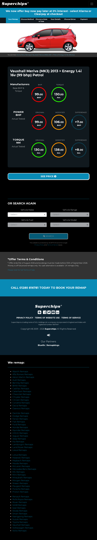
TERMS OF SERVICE (71, 318)
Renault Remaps (20, 496)
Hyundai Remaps (20, 430)
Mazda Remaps (20, 463)
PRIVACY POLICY (24, 318)
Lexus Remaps (19, 450)
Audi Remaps (19, 380)
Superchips (51, 329)
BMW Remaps (19, 386)
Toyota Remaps (20, 522)
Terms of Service (52, 245)
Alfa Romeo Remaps (22, 374)
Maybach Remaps (21, 460)
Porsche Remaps (20, 489)
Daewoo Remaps (20, 408)
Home (19, 55)
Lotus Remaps (19, 455)
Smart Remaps (19, 514)
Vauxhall (35, 55)
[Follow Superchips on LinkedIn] (57, 313)
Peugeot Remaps (21, 486)
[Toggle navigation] (91, 4)
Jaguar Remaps (20, 436)
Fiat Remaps (18, 422)
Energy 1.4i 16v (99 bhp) (67, 55)
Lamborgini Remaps (22, 444)
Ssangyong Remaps (22, 516)
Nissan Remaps (20, 483)
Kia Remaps (18, 442)
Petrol (56, 55)
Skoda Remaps (19, 511)
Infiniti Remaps (20, 433)
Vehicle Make (27, 210)
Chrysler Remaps (20, 397)
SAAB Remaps (19, 505)
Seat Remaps (18, 508)
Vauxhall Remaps (20, 525)
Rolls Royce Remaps (22, 499)
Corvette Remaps (21, 403)
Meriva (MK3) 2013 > (45, 55)
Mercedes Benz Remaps (24, 469)
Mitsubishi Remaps (22, 478)
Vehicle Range (70, 210)
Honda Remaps (20, 427)
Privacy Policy (39, 245)
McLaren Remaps (21, 466)
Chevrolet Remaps (21, 394)
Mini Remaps (19, 475)
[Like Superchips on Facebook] (44, 313)
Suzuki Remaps (20, 519)
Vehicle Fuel (27, 220)
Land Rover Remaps (22, 447)
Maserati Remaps (21, 458)
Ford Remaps (19, 424)
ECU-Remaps (26, 55)
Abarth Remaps (20, 371)
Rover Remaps (19, 502)
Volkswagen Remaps (22, 528)
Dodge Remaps (20, 416)
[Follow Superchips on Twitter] (49, 313)
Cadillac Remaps (20, 388)
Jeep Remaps (19, 439)
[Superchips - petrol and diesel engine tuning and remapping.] (48, 306)
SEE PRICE (47, 176)
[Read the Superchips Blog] (39, 313)
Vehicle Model (70, 220)
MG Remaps (18, 472)
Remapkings (53, 345)
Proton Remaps (20, 492)
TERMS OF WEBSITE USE (47, 318)
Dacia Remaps (19, 406)
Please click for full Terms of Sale (21, 270)
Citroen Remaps (20, 400)
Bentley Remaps (20, 383)
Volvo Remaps (19, 531)
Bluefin (41, 345)
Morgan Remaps (20, 480)
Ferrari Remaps (20, 419)
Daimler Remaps (20, 413)
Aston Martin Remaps (23, 377)
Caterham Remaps (21, 391)
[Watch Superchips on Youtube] (53, 313)
